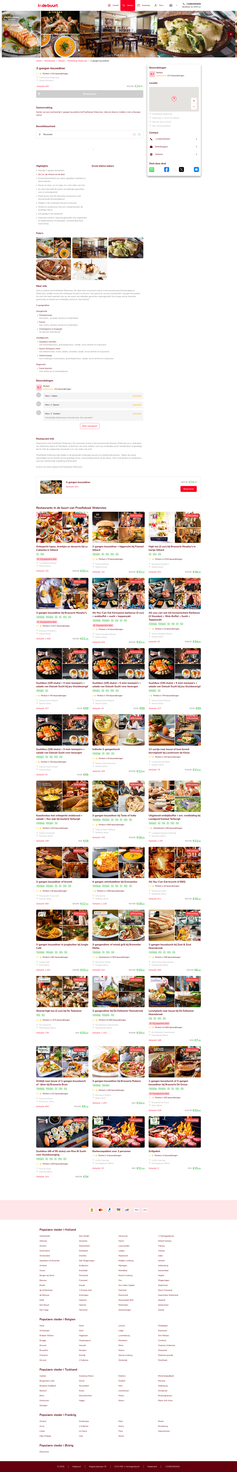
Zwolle (161, 1310)
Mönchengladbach (166, 1376)
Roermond (123, 1295)
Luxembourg (124, 1335)
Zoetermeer (163, 1305)
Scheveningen (124, 1310)
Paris (120, 1431)
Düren (82, 1381)
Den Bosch (44, 1305)
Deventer (83, 1241)
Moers (121, 1395)
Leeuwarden (124, 1246)
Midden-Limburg (125, 1260)
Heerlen (82, 1305)
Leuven (121, 1325)
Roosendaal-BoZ (125, 1300)
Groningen (83, 1295)
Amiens (43, 1421)
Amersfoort (45, 1250)
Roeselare (162, 1330)
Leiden (121, 1250)
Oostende (122, 1360)
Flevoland (83, 1275)
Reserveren (188, 489)
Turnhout (162, 1340)
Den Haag (44, 1310)
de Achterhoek (46, 1290)
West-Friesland (165, 1290)
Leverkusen (123, 1390)
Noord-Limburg (125, 1275)
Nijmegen (122, 1265)
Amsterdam (45, 1255)
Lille (81, 1436)
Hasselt (82, 1345)
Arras (42, 1426)
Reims (121, 1436)
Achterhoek (45, 1236)
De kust (43, 1360)
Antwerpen (45, 1330)
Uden (160, 1255)
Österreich (44, 1451)
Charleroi (44, 1355)
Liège (120, 1330)
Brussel (43, 1345)
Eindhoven (83, 1265)
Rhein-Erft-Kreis (165, 1400)
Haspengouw (85, 1340)
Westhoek (162, 1360)
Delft (42, 1300)
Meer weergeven (89, 426)
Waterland (163, 1285)
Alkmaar (43, 1241)
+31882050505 (172, 1466)
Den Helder (84, 1236)
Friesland (83, 1280)
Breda (42, 1285)
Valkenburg (163, 1265)
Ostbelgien (163, 1325)
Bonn (42, 1395)
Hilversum (123, 1236)
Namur (121, 1350)
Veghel (161, 1275)
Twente (161, 1250)
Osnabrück (162, 1390)
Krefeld (121, 1381)
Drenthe (82, 1255)
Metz (120, 1421)
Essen (81, 1390)
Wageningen (163, 1280)
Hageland (83, 1335)
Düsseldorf (84, 1385)
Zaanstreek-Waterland (168, 1295)
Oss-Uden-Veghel (126, 1285)
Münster (162, 1381)
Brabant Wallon (47, 1335)
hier (43, 174)
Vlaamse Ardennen (166, 1345)
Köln (120, 1385)
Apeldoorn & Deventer (50, 1260)
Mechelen (122, 1340)
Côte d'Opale (45, 1436)
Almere (43, 1246)
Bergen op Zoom (47, 1275)
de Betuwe (44, 1295)
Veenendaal (163, 1270)
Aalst (42, 1325)
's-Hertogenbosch (166, 1236)
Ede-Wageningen (86, 1260)
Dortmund (44, 1400)
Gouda (82, 1285)
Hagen (82, 1400)
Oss (120, 1280)
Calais (42, 1431)
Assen (42, 1270)
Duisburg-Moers (86, 1376)
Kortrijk (82, 1355)
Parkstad (122, 1290)
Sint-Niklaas (163, 1335)
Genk (81, 1325)
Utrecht (161, 1260)
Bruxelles (44, 1350)
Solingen (43, 1405)
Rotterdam (123, 1305)
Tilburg (161, 1246)
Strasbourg (163, 1426)
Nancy (121, 1426)
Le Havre (83, 1431)
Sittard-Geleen (164, 1241)
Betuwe (43, 1280)
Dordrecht (83, 1250)
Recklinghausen (165, 1395)
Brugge (43, 1340)
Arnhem (43, 1265)
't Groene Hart (85, 1290)
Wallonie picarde (165, 1355)
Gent (81, 1330)
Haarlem (83, 1300)
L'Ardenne (83, 1360)
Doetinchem (84, 1246)
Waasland (162, 1350)
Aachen (43, 1376)
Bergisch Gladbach (48, 1385)
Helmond (83, 1310)
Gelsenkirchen (85, 1395)
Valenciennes (164, 1431)
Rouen (161, 1421)
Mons (120, 1345)
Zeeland (161, 1300)
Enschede (83, 1270)
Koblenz (122, 1376)
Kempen (82, 1350)
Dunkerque (84, 1421)
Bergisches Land (47, 1381)
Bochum (43, 1390)
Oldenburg (163, 1385)
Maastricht (123, 1255)
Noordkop (122, 1270)
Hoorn (121, 1241)
